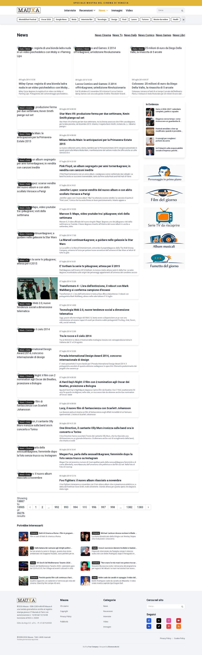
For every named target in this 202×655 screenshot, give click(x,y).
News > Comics (26, 234)
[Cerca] (182, 10)
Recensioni (108, 611)
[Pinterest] (168, 626)
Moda (74, 19)
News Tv (118, 35)
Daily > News (25, 49)
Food (124, 19)
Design (114, 19)
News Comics (146, 35)
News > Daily (25, 134)
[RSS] (178, 626)
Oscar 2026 (46, 19)
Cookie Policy (179, 638)
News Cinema (103, 35)
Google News (61, 19)
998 (112, 507)
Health (175, 19)
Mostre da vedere (161, 19)
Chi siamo (64, 606)
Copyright (64, 611)
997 (103, 507)
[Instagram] (168, 620)
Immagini (116, 10)
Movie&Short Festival (27, 19)
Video (129, 10)
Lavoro (134, 19)
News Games (163, 35)
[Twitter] (158, 620)
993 (66, 507)
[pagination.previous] (30, 507)
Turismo (145, 19)
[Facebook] (149, 620)
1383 (140, 507)
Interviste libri (86, 19)
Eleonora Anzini (113, 647)
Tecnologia (101, 19)
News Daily (130, 35)
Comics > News (82, 49)
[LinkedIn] (149, 626)
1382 (129, 507)
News (105, 606)
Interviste (70, 10)
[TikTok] (158, 626)
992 (57, 507)
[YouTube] (178, 620)
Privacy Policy (65, 616)
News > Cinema (26, 108)
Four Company (93, 647)
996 (94, 507)
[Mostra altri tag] (183, 19)
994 (75, 507)
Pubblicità (64, 622)
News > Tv (24, 260)
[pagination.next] (148, 507)
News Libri (179, 35)
